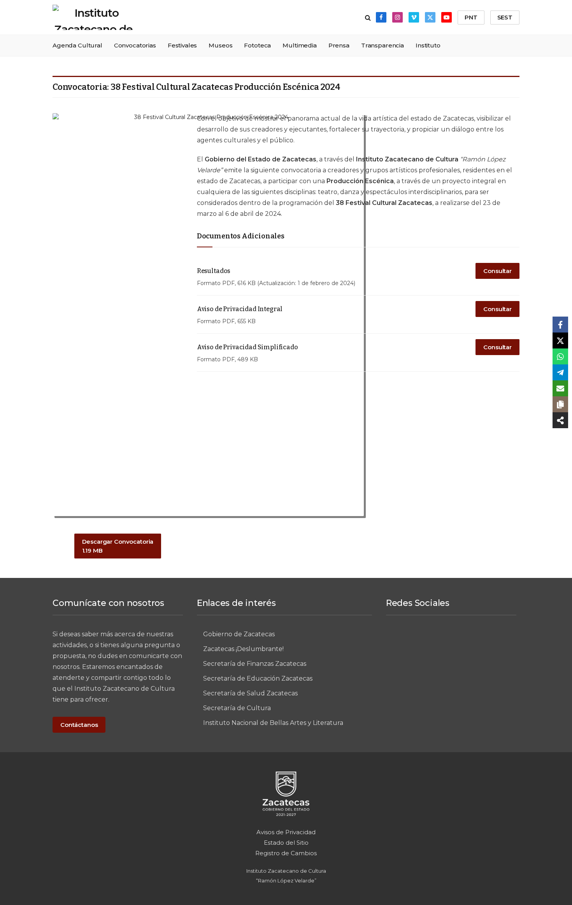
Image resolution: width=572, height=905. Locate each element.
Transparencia (382, 45)
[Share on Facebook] (560, 325)
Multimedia (299, 45)
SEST (504, 17)
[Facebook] (408, 640)
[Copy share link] (560, 404)
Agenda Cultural (77, 45)
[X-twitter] (494, 640)
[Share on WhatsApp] (560, 356)
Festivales (182, 45)
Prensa (338, 45)
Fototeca (257, 45)
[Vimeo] (465, 640)
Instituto (428, 45)
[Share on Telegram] (560, 372)
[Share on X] (560, 340)
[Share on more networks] (560, 420)
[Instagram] (436, 640)
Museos (220, 45)
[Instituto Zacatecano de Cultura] (93, 17)
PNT (471, 17)
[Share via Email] (560, 388)
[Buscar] (367, 17)
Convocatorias (135, 45)
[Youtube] (451, 666)
